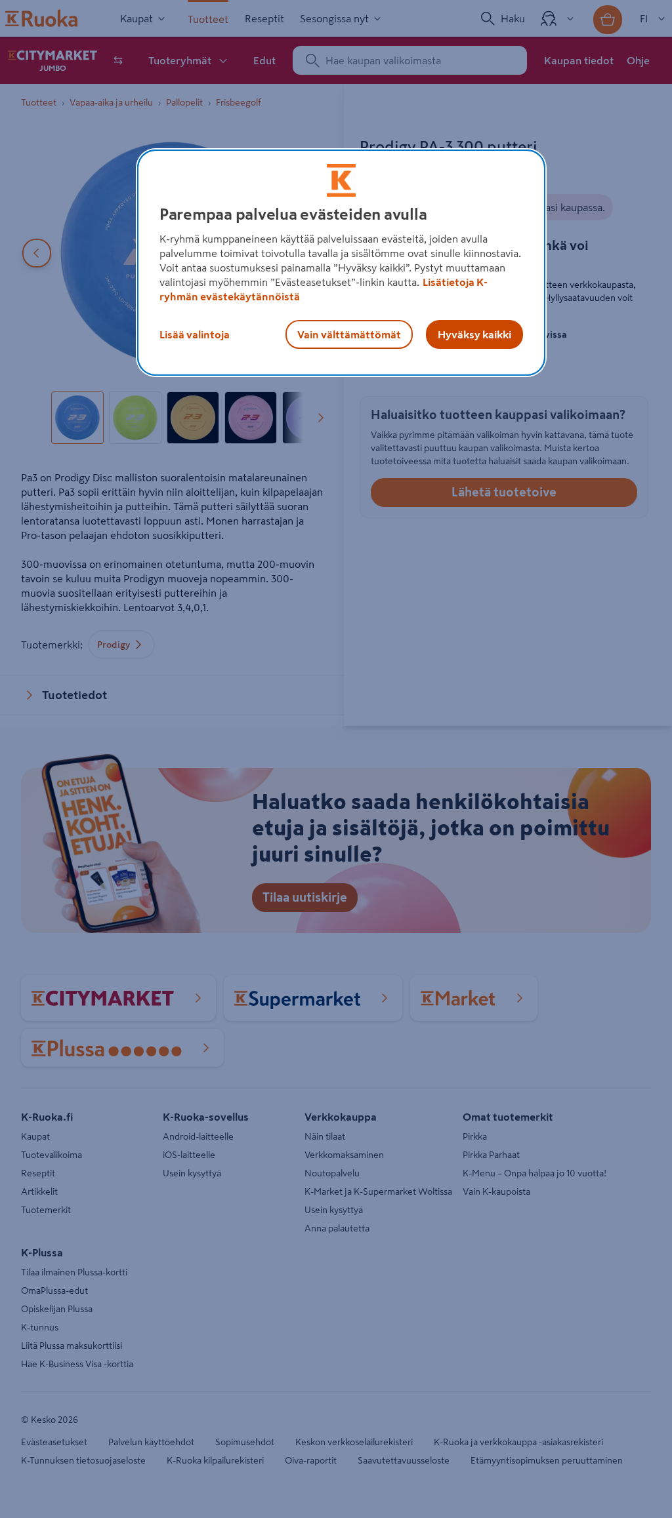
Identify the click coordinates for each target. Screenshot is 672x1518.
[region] (341, 263)
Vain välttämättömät (349, 334)
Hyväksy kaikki (474, 334)
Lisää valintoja (194, 334)
